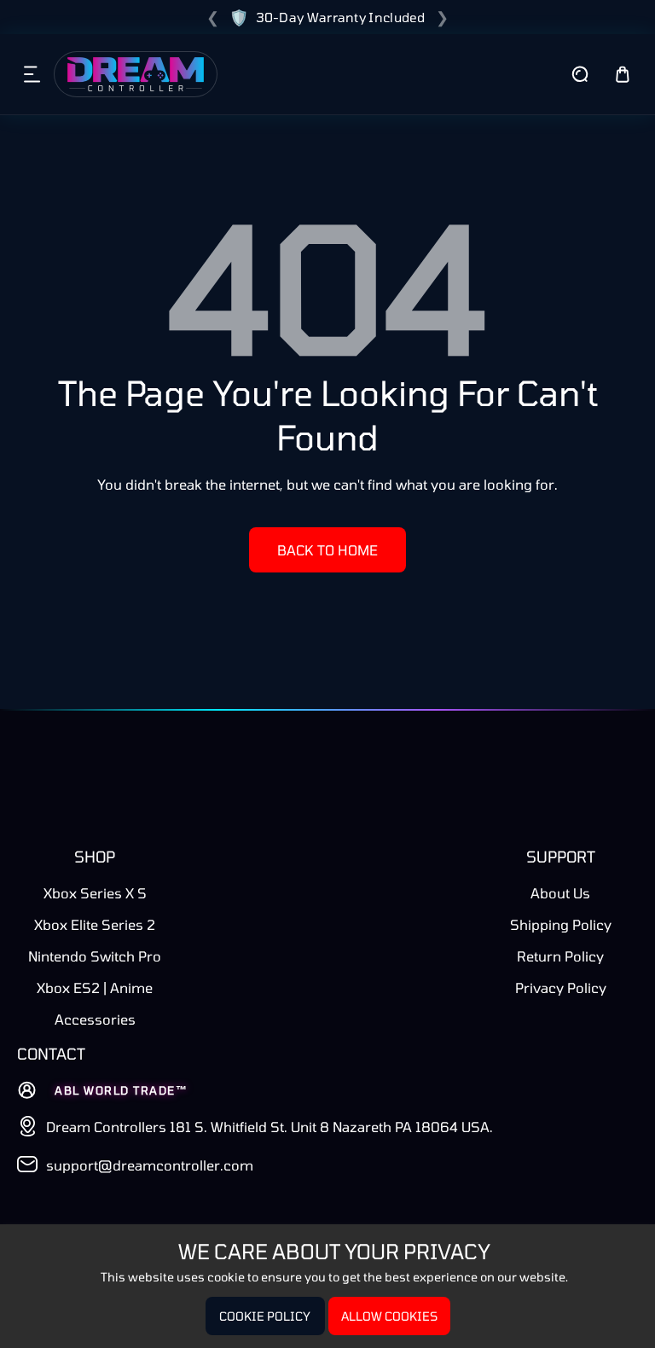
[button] (32, 74)
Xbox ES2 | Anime (95, 987)
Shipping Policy (561, 924)
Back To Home (327, 550)
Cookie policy (264, 1316)
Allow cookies (389, 1316)
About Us (560, 893)
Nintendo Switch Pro (94, 956)
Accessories (95, 1019)
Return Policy (560, 956)
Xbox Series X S (95, 893)
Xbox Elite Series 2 (94, 924)
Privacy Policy (560, 987)
